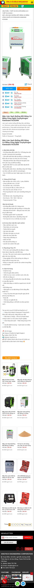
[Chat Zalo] (23, 583)
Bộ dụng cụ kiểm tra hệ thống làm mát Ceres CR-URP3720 (24, 509)
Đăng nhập (14, 6)
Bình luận (24, 112)
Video (11, 112)
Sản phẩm (5, 11)
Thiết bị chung (7, 13)
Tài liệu (17, 112)
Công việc (29, 549)
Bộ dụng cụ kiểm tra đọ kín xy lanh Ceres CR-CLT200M (9, 509)
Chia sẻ (29, 84)
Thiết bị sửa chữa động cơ (19, 11)
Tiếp (22, 524)
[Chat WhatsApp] (17, 583)
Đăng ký (5, 6)
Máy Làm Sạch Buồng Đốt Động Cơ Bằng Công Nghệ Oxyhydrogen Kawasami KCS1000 (15, 17)
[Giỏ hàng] (22, 6)
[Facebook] (17, 548)
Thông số (5, 112)
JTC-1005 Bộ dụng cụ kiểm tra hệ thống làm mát (23, 477)
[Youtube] (22, 548)
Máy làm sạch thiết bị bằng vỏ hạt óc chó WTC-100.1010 (8, 477)
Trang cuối (28, 524)
